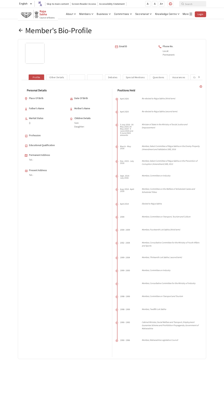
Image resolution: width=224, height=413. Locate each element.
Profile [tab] (36, 77)
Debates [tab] (113, 77)
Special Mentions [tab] (135, 77)
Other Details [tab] (56, 77)
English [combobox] (23, 3)
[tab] (77, 77)
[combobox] (40, 4)
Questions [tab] (158, 77)
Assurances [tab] (178, 77)
